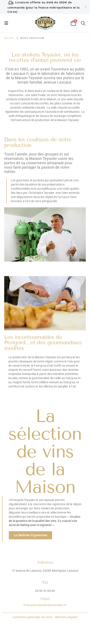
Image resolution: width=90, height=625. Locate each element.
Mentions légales (65, 617)
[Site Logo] (45, 23)
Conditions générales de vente (33, 617)
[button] (7, 23)
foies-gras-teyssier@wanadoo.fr (45, 605)
